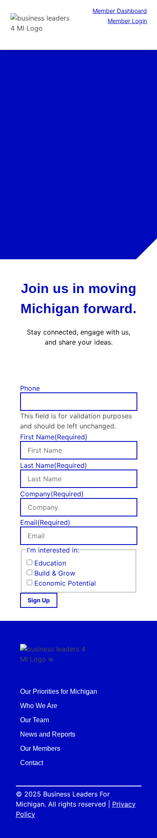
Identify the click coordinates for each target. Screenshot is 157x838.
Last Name (53, 465)
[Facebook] (61, 368)
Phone (30, 388)
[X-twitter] (79, 368)
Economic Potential (65, 583)
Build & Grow (54, 573)
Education (50, 563)
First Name (54, 436)
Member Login (127, 20)
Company (52, 493)
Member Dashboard (120, 10)
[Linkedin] (97, 368)
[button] (143, 37)
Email (45, 522)
